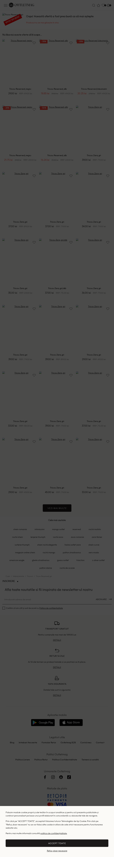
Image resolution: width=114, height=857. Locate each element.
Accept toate (57, 843)
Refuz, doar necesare (57, 850)
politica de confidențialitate (53, 833)
